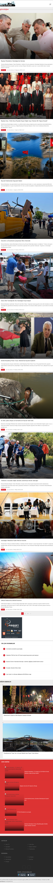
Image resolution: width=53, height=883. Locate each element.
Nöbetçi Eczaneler (10, 849)
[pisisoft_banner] (11, 638)
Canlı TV (8, 844)
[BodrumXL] (18, 4)
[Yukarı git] (50, 880)
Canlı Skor (31, 844)
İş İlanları (31, 857)
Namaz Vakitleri (32, 846)
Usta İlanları (8, 859)
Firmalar (7, 861)
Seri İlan (31, 859)
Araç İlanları (8, 857)
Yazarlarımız (32, 849)
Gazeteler (8, 846)
